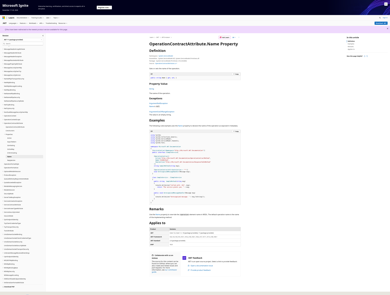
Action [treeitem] (9, 138)
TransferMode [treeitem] (9, 231)
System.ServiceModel (166, 56)
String (151, 89)
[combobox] (22, 39)
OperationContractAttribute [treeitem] (15, 127)
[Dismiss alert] (386, 4)
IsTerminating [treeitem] (12, 153)
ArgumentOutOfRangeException (161, 112)
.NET (157, 37)
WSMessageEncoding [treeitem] (11, 275)
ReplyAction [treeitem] (11, 160)
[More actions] (239, 37)
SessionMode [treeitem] (8, 216)
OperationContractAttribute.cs (165, 63)
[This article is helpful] (364, 56)
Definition (351, 41)
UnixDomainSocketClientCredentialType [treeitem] (17, 238)
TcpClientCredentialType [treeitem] (12, 223)
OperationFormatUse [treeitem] (11, 168)
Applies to (351, 49)
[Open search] (380, 18)
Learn (152, 37)
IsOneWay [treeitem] (10, 149)
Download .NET (381, 23)
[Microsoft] (3, 17)
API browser (166, 37)
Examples (351, 44)
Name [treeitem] (9, 157)
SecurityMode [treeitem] (8, 194)
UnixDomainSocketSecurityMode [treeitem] (15, 245)
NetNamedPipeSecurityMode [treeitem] (14, 101)
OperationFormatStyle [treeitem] (11, 164)
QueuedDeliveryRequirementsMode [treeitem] (16, 179)
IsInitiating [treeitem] (11, 145)
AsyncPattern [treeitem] (11, 142)
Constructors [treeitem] (10, 131)
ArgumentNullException (158, 103)
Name (151, 106)
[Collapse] (43, 35)
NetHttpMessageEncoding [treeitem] (13, 86)
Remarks (351, 46)
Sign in (385, 18)
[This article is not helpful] (367, 56)
